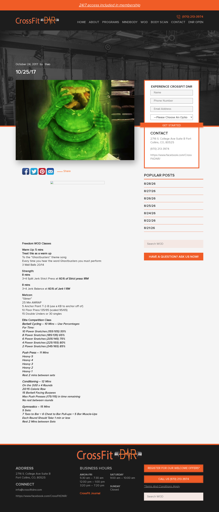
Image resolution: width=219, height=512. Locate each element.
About (94, 22)
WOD (144, 22)
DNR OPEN (195, 22)
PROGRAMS (110, 22)
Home (81, 22)
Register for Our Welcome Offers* (174, 468)
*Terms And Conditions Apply (162, 486)
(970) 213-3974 (192, 16)
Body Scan (159, 22)
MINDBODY (130, 22)
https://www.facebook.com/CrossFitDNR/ (41, 496)
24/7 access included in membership (109, 5)
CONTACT (178, 22)
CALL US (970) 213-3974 (173, 479)
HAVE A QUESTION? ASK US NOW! (173, 256)
